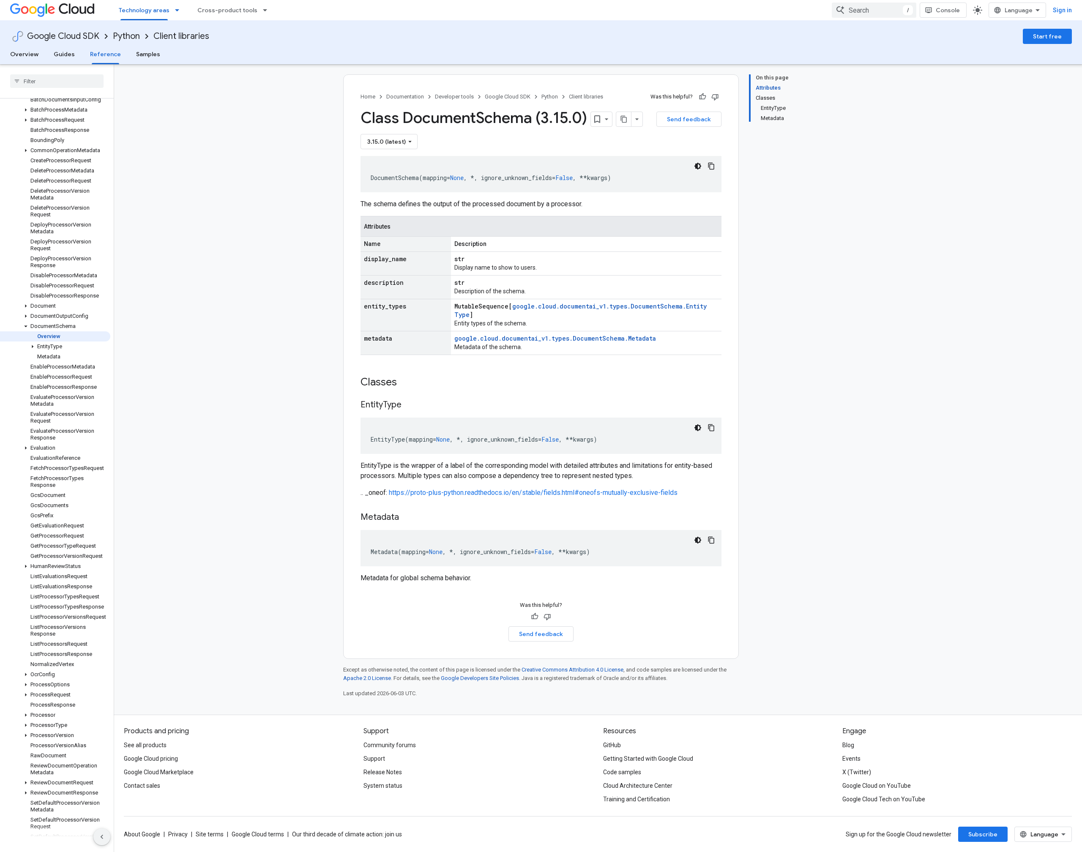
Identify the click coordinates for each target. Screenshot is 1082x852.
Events (851, 758)
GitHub (612, 745)
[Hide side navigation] (101, 836)
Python (126, 36)
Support (374, 758)
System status (382, 785)
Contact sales (142, 785)
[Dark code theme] (698, 166)
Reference (105, 54)
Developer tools (454, 96)
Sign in (1062, 10)
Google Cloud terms (258, 834)
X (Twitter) (856, 772)
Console (948, 10)
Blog (848, 745)
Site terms (210, 834)
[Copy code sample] (711, 166)
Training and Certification (636, 799)
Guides (64, 54)
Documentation (405, 96)
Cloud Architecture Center (637, 785)
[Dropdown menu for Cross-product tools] (267, 10)
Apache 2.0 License (367, 678)
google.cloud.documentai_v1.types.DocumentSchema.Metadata (555, 338)
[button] (55, 110)
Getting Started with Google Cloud (648, 758)
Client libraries (181, 36)
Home (368, 96)
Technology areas (144, 10)
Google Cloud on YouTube (876, 785)
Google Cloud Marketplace (159, 772)
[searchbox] (57, 81)
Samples (148, 54)
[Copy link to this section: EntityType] (410, 405)
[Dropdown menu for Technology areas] (179, 10)
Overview (24, 54)
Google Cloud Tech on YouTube (883, 799)
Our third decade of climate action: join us (347, 834)
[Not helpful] (715, 96)
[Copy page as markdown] (623, 119)
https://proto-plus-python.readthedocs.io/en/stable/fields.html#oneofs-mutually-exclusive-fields (533, 493)
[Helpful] (702, 96)
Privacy (178, 834)
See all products (145, 745)
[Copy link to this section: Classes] (407, 383)
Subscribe (982, 834)
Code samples (622, 772)
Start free (1047, 36)
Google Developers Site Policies (480, 678)
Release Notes (382, 772)
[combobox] (874, 10)
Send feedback (689, 119)
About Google (142, 834)
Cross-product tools (227, 10)
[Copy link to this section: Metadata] (407, 518)
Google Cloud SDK (63, 36)
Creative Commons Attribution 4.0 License (572, 669)
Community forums (389, 745)
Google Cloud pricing (151, 758)
